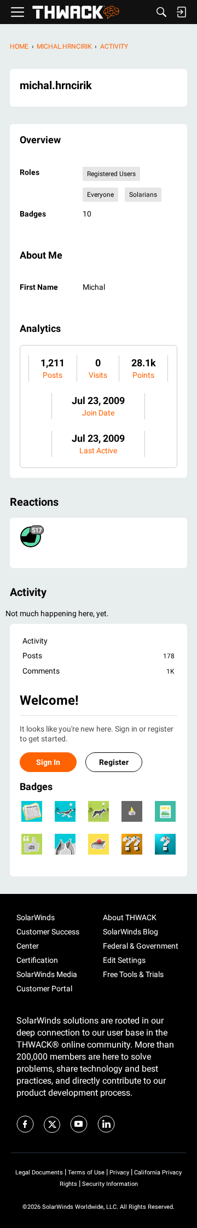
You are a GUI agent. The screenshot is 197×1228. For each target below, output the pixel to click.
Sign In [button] (48, 762)
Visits (98, 375)
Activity (35, 640)
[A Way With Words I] (31, 844)
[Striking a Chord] (31, 811)
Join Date (98, 412)
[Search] (161, 12)
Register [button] (114, 762)
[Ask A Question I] (165, 844)
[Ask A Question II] (131, 844)
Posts (52, 375)
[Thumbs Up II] (65, 844)
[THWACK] (76, 12)
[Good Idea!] (98, 811)
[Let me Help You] (98, 844)
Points (143, 375)
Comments (98, 670)
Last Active (98, 450)
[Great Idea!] (65, 811)
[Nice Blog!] (165, 811)
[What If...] (131, 811)
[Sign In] (181, 12)
